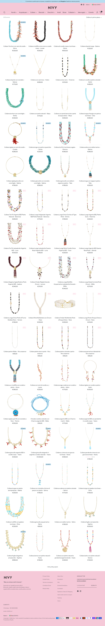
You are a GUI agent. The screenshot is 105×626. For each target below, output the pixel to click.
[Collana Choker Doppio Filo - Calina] (39, 575)
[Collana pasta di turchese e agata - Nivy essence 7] (39, 609)
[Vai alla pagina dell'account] (97, 12)
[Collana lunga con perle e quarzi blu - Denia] (39, 133)
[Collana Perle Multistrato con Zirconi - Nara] (39, 303)
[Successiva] (84, 1)
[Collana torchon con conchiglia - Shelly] (14, 99)
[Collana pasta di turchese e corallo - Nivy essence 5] (65, 575)
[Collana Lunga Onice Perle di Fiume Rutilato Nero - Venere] (14, 303)
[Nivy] (52, 8)
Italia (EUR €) (97, 4)
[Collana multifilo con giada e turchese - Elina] (14, 508)
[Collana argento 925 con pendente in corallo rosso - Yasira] (90, 405)
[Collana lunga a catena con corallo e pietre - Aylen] (65, 371)
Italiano (88, 4)
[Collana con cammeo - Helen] (39, 66)
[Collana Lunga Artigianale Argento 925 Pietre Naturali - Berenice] (39, 200)
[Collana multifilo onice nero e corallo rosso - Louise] (39, 32)
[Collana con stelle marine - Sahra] (65, 508)
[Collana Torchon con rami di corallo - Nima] (14, 32)
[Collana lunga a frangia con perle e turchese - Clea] (90, 99)
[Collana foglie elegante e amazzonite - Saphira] (14, 541)
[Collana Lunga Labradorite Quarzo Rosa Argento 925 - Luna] (39, 234)
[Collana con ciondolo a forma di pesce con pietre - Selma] (39, 474)
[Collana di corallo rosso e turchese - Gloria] (65, 32)
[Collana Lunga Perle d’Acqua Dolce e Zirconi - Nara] (90, 303)
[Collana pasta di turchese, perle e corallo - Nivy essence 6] (90, 575)
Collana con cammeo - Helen (40, 80)
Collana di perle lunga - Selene (90, 46)
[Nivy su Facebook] (81, 4)
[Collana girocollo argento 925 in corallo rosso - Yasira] (14, 438)
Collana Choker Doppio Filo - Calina (40, 589)
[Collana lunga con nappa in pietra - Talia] (90, 167)
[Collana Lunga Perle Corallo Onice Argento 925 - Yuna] (65, 234)
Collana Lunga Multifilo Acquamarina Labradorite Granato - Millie (65, 284)
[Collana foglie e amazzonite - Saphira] (90, 508)
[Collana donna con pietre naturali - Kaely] (39, 541)
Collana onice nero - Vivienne (65, 80)
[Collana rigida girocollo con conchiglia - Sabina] (14, 167)
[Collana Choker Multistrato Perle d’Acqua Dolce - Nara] (65, 303)
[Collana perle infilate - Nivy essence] (14, 337)
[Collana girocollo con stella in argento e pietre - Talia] (65, 167)
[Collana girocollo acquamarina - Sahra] (39, 508)
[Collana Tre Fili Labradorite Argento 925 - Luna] (14, 234)
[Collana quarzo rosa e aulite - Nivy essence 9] (90, 609)
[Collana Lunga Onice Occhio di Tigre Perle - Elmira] (65, 200)
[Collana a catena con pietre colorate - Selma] (65, 474)
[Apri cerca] (4, 12)
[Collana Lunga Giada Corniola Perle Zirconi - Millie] (90, 268)
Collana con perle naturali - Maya (40, 113)
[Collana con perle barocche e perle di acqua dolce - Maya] (65, 99)
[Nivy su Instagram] (83, 4)
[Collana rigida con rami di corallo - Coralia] (14, 133)
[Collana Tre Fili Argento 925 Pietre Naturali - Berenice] (14, 200)
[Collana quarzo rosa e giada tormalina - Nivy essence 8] (65, 609)
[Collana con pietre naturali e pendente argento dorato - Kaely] (65, 541)
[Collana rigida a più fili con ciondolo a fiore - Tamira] (14, 405)
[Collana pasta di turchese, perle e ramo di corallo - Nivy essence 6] (14, 609)
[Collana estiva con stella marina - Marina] (90, 133)
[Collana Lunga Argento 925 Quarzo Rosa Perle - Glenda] (90, 234)
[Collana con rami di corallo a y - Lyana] (39, 371)
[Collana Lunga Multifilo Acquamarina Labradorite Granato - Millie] (65, 268)
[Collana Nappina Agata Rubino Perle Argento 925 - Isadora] (14, 268)
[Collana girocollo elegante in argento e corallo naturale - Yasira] (39, 438)
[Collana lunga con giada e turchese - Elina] (90, 474)
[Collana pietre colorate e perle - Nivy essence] (65, 337)
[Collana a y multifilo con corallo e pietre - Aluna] (14, 371)
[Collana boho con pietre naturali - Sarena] (90, 541)
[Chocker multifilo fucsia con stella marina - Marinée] (14, 575)
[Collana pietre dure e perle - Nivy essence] (39, 337)
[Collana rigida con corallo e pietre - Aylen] (90, 371)
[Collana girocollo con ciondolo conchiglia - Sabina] (39, 167)
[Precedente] (21, 1)
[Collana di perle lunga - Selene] (90, 32)
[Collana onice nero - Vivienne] (65, 66)
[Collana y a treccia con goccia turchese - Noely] (65, 438)
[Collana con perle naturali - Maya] (39, 99)
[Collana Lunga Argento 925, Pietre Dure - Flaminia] (90, 200)
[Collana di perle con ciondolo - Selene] (14, 66)
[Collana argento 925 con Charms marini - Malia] (65, 405)
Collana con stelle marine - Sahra (65, 522)
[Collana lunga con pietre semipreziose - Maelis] (14, 474)
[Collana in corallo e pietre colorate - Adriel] (90, 66)
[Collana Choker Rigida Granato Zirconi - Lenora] (39, 268)
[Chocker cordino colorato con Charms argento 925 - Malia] (39, 405)
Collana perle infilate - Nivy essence (15, 351)
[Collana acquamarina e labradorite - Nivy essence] (90, 337)
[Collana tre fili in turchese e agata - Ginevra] (65, 133)
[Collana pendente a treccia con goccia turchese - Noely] (90, 438)
